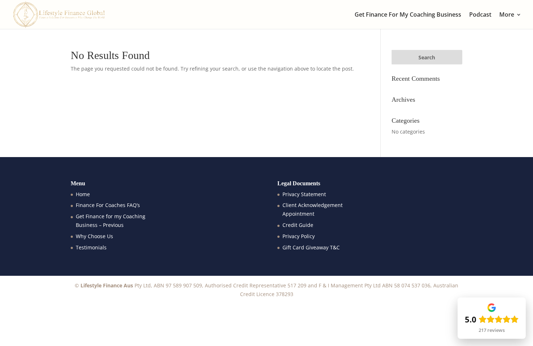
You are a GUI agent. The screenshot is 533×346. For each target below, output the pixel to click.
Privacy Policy (298, 236)
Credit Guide (297, 224)
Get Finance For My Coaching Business (408, 15)
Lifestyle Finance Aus (106, 285)
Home (83, 194)
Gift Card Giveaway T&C (311, 247)
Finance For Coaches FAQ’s (108, 205)
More (506, 15)
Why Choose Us (94, 236)
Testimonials (91, 247)
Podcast (480, 15)
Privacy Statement (304, 194)
